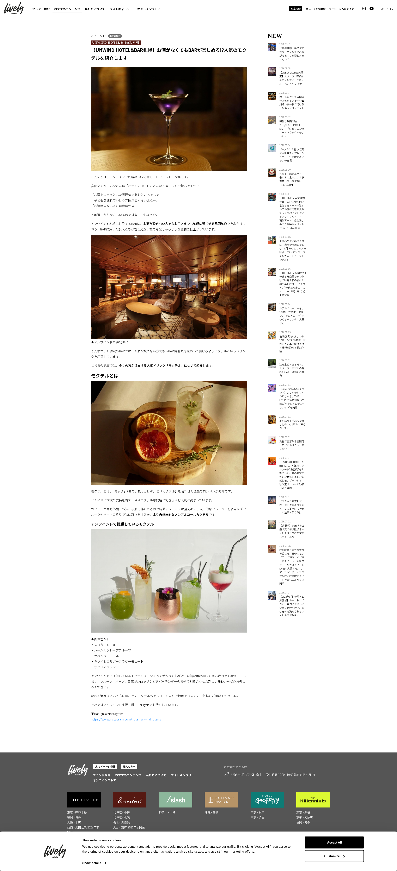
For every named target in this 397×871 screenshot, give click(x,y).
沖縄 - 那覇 (212, 812)
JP (382, 9)
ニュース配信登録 (316, 9)
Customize (332, 856)
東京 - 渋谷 (257, 817)
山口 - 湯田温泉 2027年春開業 (83, 829)
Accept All (334, 842)
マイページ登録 (106, 766)
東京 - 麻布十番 (77, 812)
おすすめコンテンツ (67, 9)
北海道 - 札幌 (121, 817)
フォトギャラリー (121, 9)
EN (391, 9)
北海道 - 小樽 (121, 812)
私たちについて (95, 9)
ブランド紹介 (41, 9)
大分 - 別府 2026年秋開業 (129, 827)
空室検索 (296, 8)
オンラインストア (148, 9)
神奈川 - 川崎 (167, 812)
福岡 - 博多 (74, 817)
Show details (91, 863)
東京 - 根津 (257, 812)
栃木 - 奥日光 (121, 822)
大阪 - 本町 (74, 822)
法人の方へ (129, 766)
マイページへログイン (341, 9)
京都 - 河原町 (304, 817)
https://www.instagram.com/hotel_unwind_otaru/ (126, 719)
